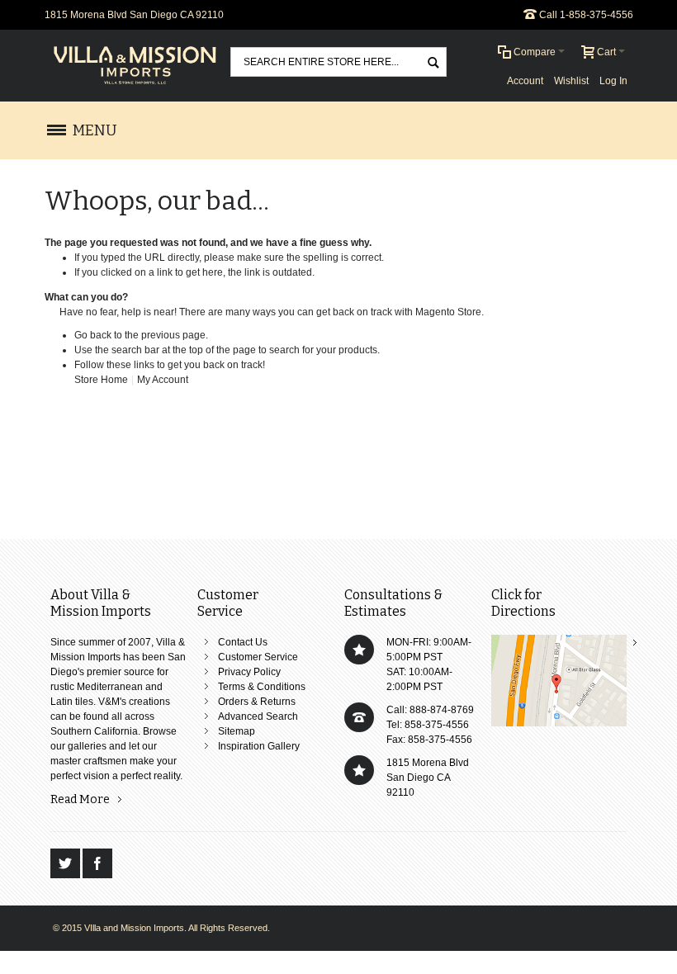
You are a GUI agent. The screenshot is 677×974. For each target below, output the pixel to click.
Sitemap (236, 731)
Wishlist (571, 81)
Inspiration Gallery (259, 746)
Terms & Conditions (261, 687)
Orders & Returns (257, 701)
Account (525, 81)
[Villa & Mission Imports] (135, 65)
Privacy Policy (249, 672)
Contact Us (242, 642)
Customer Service (258, 657)
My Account (162, 379)
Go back (92, 335)
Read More (80, 799)
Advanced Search (258, 716)
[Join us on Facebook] (97, 864)
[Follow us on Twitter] (66, 864)
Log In (613, 81)
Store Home (101, 379)
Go (432, 61)
